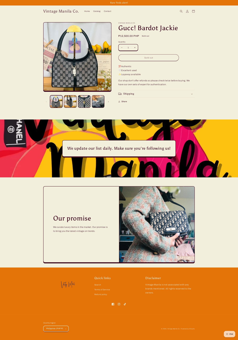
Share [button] (124, 101)
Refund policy (100, 294)
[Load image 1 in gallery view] (56, 101)
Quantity (121, 42)
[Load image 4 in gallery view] (98, 101)
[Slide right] (108, 101)
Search (97, 285)
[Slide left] (46, 101)
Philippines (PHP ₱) (54, 329)
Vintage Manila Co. (173, 329)
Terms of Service (102, 290)
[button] (181, 11)
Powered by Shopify (188, 329)
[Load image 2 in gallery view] (70, 101)
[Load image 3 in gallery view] (84, 101)
